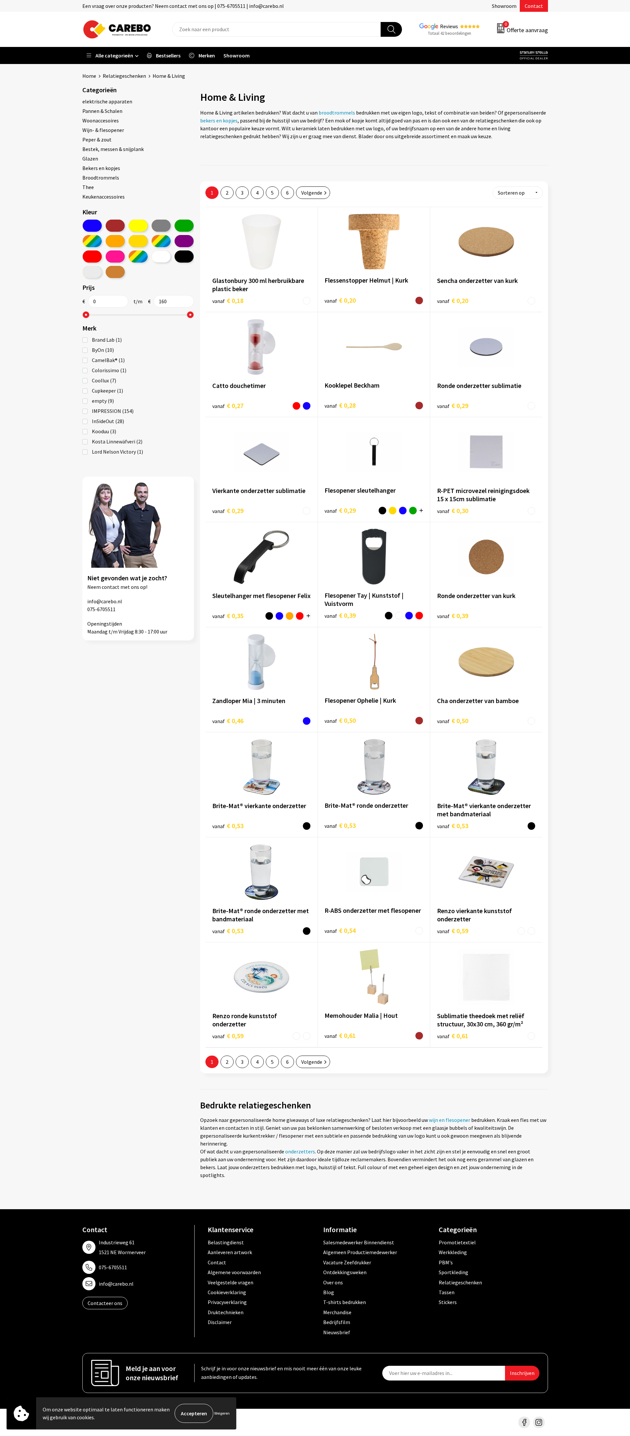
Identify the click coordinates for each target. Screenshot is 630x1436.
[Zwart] (184, 256)
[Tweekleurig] (138, 256)
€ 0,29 (452, 405)
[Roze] (115, 256)
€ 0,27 (227, 405)
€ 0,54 (340, 930)
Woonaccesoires (100, 120)
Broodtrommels (100, 177)
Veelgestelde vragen (230, 1282)
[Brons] (115, 272)
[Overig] (161, 241)
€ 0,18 (227, 300)
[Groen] (184, 226)
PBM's (446, 1262)
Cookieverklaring (227, 1292)
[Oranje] (115, 241)
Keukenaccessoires (103, 196)
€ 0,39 (340, 615)
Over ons (333, 1282)
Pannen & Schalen (102, 111)
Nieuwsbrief (336, 1332)
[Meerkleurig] (92, 241)
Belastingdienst (226, 1242)
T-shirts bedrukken (344, 1302)
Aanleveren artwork (230, 1252)
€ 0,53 (227, 826)
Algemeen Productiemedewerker (360, 1252)
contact (110, 587)
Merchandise (337, 1312)
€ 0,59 (452, 931)
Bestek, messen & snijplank (113, 149)
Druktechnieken (225, 1312)
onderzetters (300, 1151)
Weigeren (222, 1413)
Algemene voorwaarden (234, 1272)
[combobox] (276, 29)
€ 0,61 (340, 1035)
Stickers (448, 1302)
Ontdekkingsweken (345, 1272)
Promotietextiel (457, 1242)
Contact (534, 6)
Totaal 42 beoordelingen (449, 33)
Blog (328, 1292)
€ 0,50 (340, 720)
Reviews (449, 26)
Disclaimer (220, 1322)
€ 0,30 (452, 510)
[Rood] (92, 256)
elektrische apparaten (107, 101)
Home (89, 76)
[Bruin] (115, 226)
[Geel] (138, 226)
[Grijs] (161, 226)
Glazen (90, 158)
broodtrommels (337, 112)
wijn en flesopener (449, 1120)
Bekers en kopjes (101, 168)
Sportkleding (453, 1272)
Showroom (504, 6)
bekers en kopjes (219, 120)
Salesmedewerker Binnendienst (358, 1242)
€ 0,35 (227, 615)
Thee (88, 187)
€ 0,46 (227, 721)
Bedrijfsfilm (336, 1322)
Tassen (446, 1292)
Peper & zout (97, 139)
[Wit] (161, 256)
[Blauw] (92, 226)
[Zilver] (92, 272)
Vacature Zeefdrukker (347, 1262)
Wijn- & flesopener (103, 130)
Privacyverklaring (227, 1302)
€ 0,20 (340, 300)
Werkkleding (453, 1252)
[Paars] (184, 241)
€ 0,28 (340, 405)
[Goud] (138, 241)
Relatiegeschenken (124, 76)
